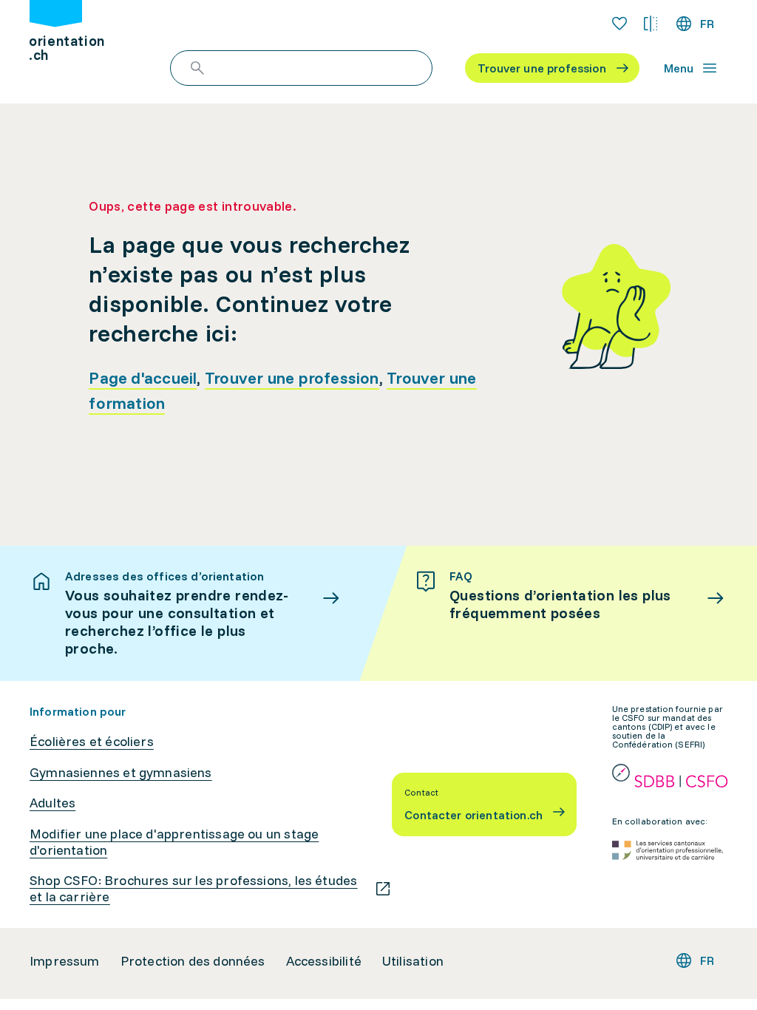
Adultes (52, 803)
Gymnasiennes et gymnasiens (121, 773)
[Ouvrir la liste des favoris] (619, 23)
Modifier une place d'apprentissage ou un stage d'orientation (174, 842)
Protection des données (192, 961)
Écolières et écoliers (92, 741)
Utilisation (413, 961)
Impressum (65, 961)
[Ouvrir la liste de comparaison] (650, 23)
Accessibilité (323, 961)
